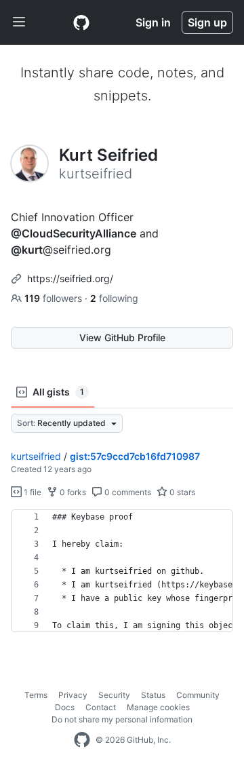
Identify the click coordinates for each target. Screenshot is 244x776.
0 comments (126, 492)
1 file (31, 492)
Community (198, 695)
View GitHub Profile (122, 337)
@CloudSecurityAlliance (73, 233)
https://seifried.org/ (70, 278)
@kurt (27, 249)
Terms (35, 695)
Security (114, 695)
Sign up (207, 22)
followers (54, 298)
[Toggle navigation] (19, 22)
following (114, 298)
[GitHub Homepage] (82, 740)
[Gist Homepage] (81, 22)
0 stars (181, 492)
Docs (65, 707)
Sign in (153, 22)
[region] (122, 571)
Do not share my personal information (122, 719)
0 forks (72, 492)
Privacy (72, 695)
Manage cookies (158, 707)
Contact (100, 707)
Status (153, 695)
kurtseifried (36, 456)
